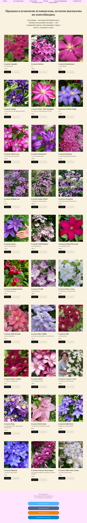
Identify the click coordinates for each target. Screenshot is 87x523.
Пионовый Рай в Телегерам (43, 517)
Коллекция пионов (18, 1)
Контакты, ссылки (37, 2)
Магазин (45, 1)
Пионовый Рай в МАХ (43, 503)
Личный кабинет (53, 2)
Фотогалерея (33, 1)
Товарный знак (77, 1)
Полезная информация (60, 1)
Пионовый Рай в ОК (43, 513)
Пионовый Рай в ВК (43, 508)
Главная (5, 1)
